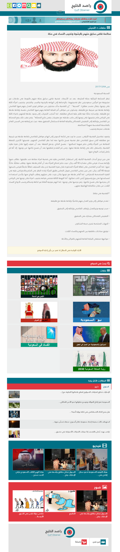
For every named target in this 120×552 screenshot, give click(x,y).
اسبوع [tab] (106, 386)
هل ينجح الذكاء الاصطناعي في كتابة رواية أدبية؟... (90, 411)
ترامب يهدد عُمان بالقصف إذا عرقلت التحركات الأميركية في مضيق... (82, 431)
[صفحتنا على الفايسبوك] (14, 5)
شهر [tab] (96, 386)
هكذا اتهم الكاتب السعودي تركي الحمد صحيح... (62, 473)
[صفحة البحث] (29, 5)
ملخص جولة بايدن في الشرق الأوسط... (63, 515)
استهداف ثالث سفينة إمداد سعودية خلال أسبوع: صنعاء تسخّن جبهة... (81, 421)
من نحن (96, 542)
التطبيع (104, 513)
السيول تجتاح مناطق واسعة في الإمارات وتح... (93, 473)
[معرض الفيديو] (9, 5)
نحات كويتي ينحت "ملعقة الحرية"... (28, 513)
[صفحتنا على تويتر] (19, 5)
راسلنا (78, 542)
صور (98, 487)
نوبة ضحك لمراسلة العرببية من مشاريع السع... (30, 473)
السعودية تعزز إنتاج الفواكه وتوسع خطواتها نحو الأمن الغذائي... (84, 401)
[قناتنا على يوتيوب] (24, 5)
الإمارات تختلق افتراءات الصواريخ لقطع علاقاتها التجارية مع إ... (85, 392)
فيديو (96, 446)
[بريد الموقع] (33, 5)
